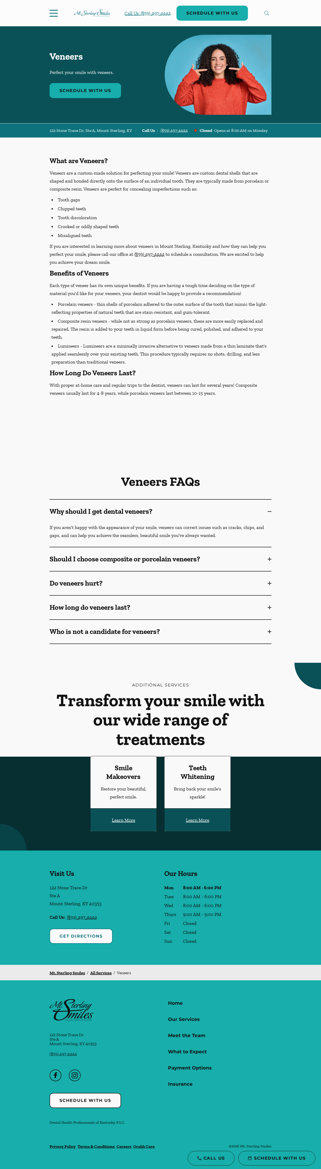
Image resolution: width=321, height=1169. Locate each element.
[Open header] (55, 13)
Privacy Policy (63, 1146)
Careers (124, 1146)
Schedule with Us (212, 13)
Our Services (184, 1019)
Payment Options (190, 1068)
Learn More (123, 820)
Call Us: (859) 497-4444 (148, 13)
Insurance (180, 1084)
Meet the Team (186, 1035)
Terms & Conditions (96, 1146)
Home (175, 1003)
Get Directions (81, 936)
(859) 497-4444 (174, 130)
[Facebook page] (55, 1075)
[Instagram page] (75, 1075)
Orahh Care (144, 1146)
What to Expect (187, 1051)
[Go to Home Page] (92, 13)
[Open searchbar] (266, 13)
